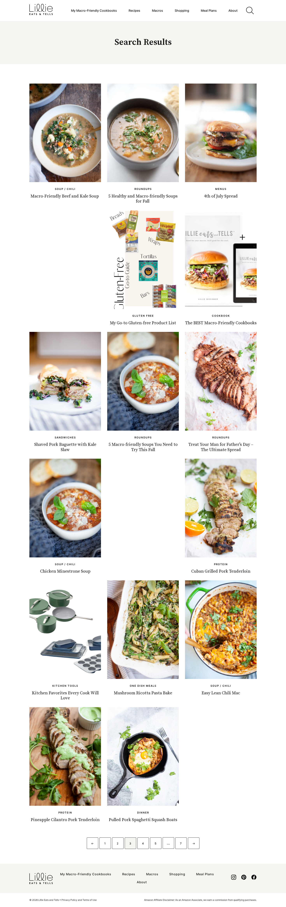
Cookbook (221, 315)
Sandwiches (65, 437)
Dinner (143, 812)
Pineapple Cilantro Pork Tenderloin (65, 819)
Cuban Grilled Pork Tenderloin (220, 571)
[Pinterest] (244, 878)
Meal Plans (209, 10)
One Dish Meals (143, 685)
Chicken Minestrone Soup (65, 571)
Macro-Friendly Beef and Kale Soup (65, 196)
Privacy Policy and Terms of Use (79, 899)
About (233, 10)
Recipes (134, 10)
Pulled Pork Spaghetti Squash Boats (143, 819)
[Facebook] (254, 878)
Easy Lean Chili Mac (221, 693)
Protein (221, 564)
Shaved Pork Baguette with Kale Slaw (65, 447)
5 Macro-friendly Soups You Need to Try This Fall (143, 447)
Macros (157, 10)
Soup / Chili (65, 188)
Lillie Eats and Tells (41, 9)
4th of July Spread (221, 196)
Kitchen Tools (65, 685)
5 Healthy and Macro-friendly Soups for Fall (143, 199)
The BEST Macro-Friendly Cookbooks (221, 323)
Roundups (143, 188)
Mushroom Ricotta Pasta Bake (143, 693)
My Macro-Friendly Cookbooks (94, 10)
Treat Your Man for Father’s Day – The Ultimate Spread (220, 447)
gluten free (143, 315)
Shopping (182, 10)
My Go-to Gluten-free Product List (143, 323)
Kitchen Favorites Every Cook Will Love (65, 695)
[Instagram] (233, 878)
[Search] (250, 10)
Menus (220, 188)
